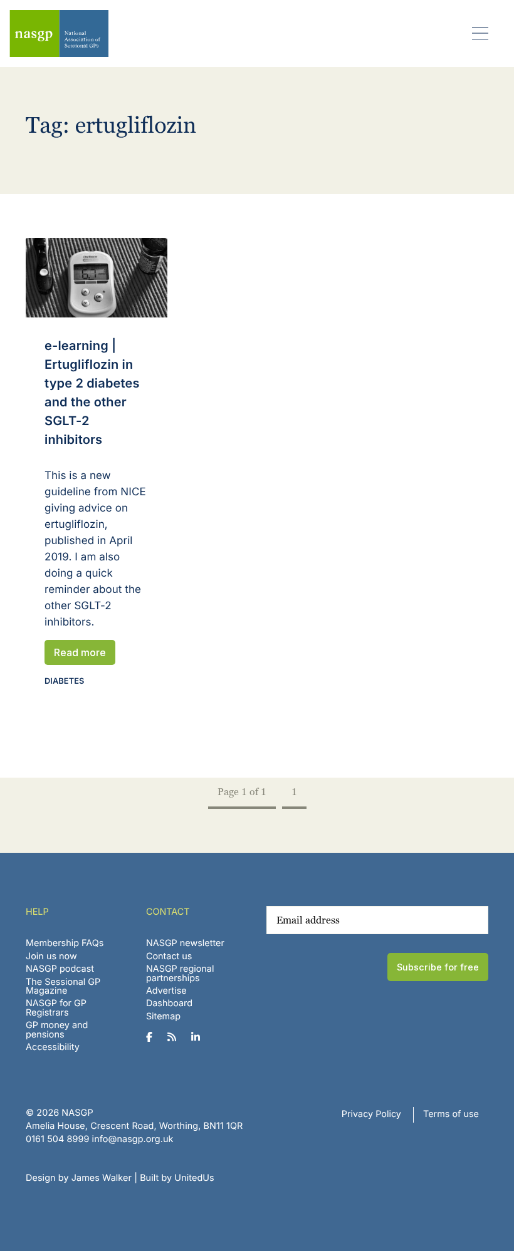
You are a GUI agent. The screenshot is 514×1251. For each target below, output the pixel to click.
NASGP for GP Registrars (56, 1007)
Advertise (166, 991)
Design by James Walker (79, 1178)
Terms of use (451, 1114)
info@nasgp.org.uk (133, 1139)
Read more (80, 652)
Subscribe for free (438, 967)
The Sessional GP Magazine (63, 986)
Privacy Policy (371, 1114)
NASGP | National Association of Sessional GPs (58, 33)
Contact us (169, 956)
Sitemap (163, 1016)
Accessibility (53, 1047)
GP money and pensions (57, 1029)
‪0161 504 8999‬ (57, 1139)
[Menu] (480, 33)
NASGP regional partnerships (180, 973)
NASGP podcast (60, 969)
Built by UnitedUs (177, 1178)
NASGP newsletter (185, 943)
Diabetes (64, 681)
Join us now (51, 956)
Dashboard (169, 1003)
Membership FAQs (64, 943)
